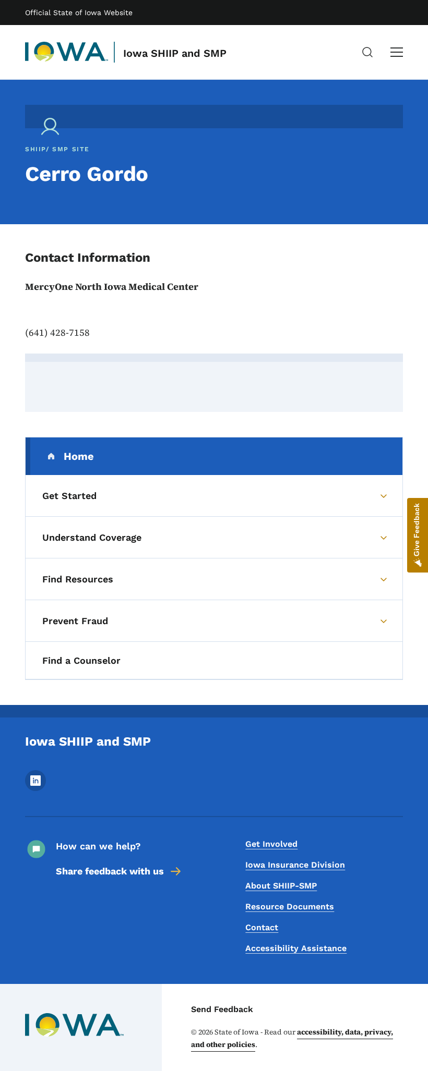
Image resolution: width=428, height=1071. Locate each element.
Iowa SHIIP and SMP (175, 53)
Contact (261, 927)
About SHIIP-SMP (281, 886)
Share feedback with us (110, 871)
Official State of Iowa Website (79, 12)
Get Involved (271, 844)
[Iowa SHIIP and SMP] (67, 52)
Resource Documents (289, 906)
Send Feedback (222, 1009)
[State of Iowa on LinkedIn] (35, 788)
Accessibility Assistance (296, 948)
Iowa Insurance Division (295, 865)
